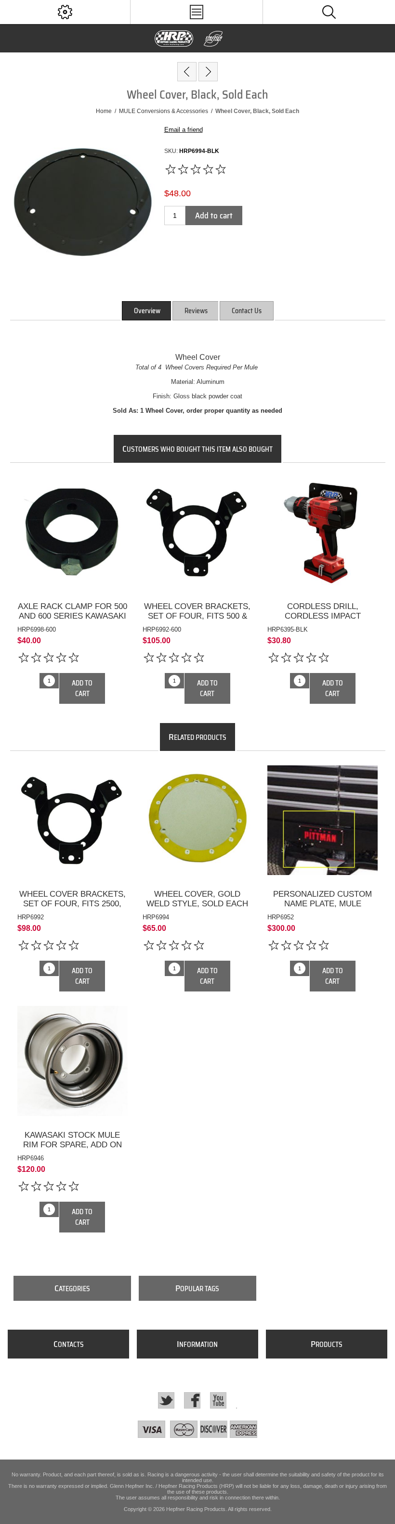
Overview (147, 310)
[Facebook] (192, 1400)
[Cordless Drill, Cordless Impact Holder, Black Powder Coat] (323, 590)
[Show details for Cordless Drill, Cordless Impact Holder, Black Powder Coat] (322, 532)
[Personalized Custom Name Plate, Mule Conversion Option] (323, 878)
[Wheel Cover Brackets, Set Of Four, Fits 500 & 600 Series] (197, 590)
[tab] (147, 310)
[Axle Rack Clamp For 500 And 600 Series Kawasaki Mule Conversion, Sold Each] (72, 590)
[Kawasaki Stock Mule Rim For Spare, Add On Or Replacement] (72, 1119)
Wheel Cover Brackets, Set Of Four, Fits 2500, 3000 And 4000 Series (72, 903)
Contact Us (247, 310)
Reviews (196, 310)
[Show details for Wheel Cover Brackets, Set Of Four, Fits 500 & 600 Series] (198, 532)
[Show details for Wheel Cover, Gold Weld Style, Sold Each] (198, 820)
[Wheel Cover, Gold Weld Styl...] (208, 71)
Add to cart (214, 215)
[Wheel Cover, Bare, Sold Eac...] (187, 71)
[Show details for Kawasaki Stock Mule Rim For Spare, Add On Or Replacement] (72, 1061)
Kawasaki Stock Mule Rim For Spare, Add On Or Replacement (72, 1144)
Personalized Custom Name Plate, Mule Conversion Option (322, 903)
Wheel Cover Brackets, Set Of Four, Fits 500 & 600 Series (197, 616)
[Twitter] (166, 1400)
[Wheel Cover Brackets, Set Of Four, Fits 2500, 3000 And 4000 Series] (72, 878)
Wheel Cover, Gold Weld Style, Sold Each (197, 898)
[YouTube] (218, 1400)
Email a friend (183, 129)
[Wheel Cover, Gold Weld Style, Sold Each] (197, 878)
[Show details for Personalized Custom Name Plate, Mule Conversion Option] (322, 820)
